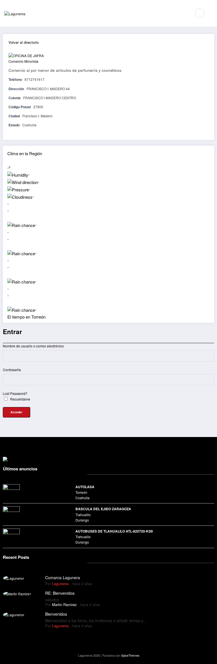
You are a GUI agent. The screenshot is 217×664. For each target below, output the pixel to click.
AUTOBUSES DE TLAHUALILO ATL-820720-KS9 (114, 531)
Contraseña (12, 369)
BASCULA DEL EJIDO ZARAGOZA (103, 508)
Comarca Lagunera (62, 577)
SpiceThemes (130, 655)
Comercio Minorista (23, 61)
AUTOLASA (84, 486)
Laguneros (60, 583)
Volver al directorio (23, 42)
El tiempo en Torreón (26, 317)
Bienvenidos (56, 614)
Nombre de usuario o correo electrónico (33, 345)
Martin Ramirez (64, 604)
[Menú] (184, 13)
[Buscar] (199, 13)
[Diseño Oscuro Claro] (212, 13)
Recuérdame (19, 399)
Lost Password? (15, 393)
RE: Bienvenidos (60, 593)
